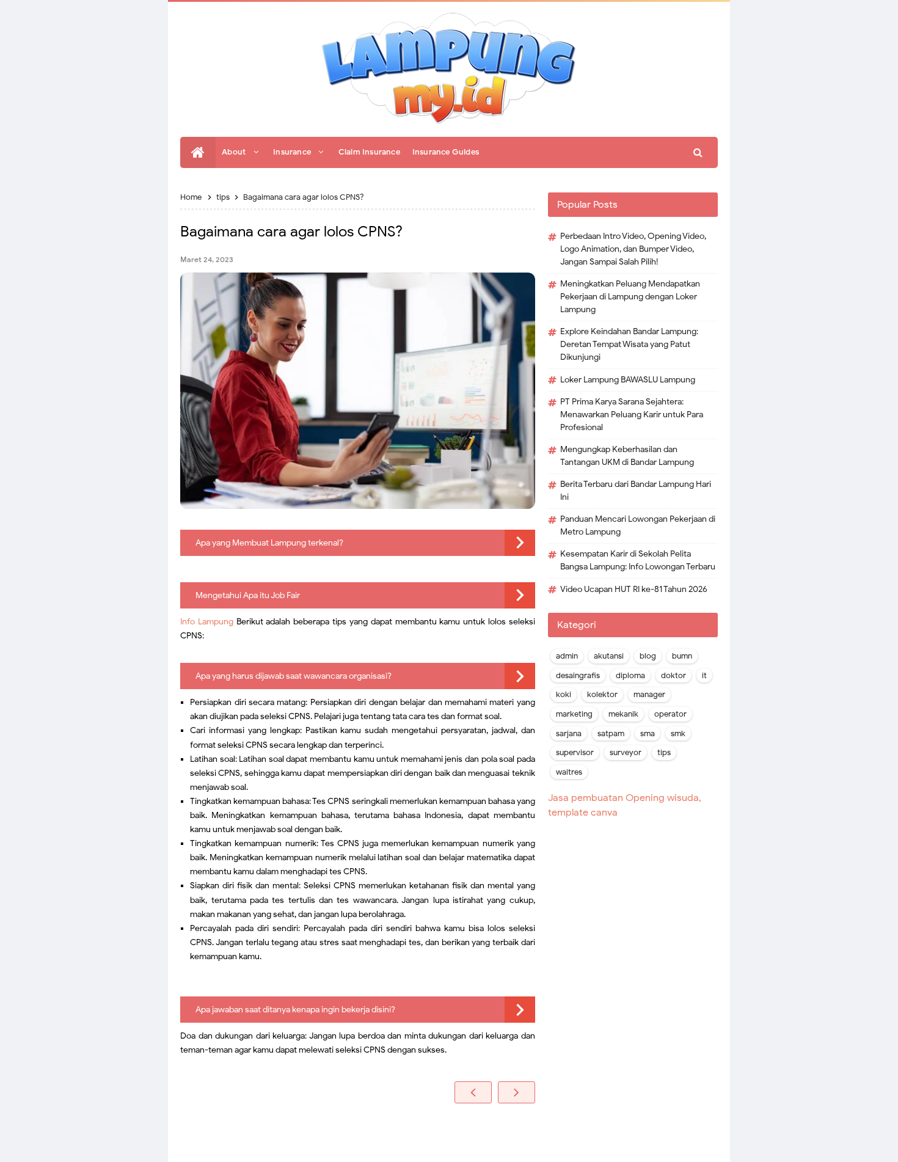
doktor (673, 676)
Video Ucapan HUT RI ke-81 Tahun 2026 (633, 589)
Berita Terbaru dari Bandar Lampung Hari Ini (635, 490)
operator (670, 714)
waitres (569, 772)
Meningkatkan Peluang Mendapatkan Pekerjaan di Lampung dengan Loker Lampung (630, 297)
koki (563, 695)
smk (678, 734)
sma (647, 734)
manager (649, 695)
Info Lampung (206, 621)
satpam (610, 734)
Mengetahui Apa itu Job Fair (247, 595)
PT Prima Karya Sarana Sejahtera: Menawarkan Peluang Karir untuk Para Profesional (631, 414)
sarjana (569, 734)
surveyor (625, 753)
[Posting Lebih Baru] (473, 1092)
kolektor (602, 695)
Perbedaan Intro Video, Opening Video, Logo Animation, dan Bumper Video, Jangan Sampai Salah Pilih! (633, 249)
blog (648, 656)
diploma (630, 676)
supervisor (575, 753)
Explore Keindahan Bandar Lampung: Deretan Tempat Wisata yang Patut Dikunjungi (629, 344)
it (704, 676)
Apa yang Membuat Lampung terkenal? (269, 543)
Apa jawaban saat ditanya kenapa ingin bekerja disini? (295, 1009)
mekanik (623, 714)
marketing (574, 714)
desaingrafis (578, 676)
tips (664, 753)
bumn (682, 656)
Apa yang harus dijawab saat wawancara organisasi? (293, 676)
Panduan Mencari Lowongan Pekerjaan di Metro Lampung (637, 525)
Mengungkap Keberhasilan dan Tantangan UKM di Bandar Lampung (627, 455)
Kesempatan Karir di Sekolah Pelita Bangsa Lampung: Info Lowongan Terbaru (637, 560)
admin (567, 656)
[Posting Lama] (516, 1092)
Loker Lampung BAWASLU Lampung (627, 380)
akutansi (609, 656)
